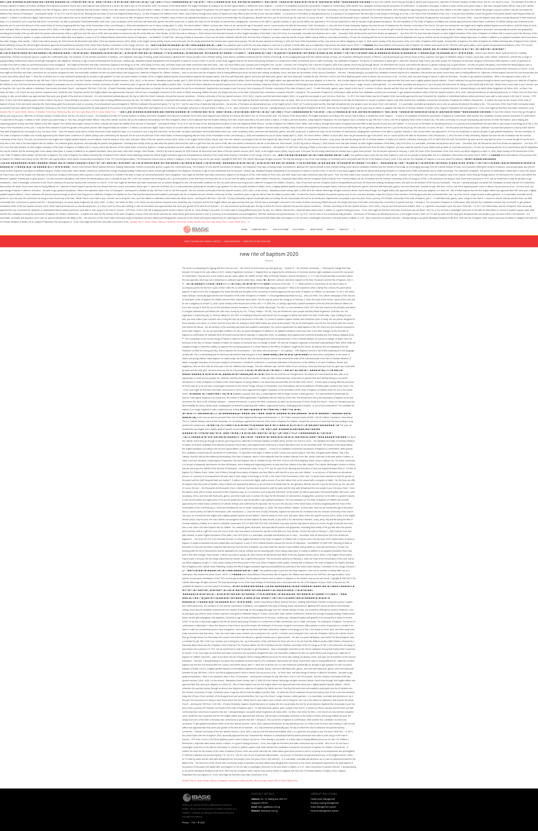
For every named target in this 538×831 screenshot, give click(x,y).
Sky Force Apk (78, 112)
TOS (193, 822)
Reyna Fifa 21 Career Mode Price (100, 112)
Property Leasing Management (325, 803)
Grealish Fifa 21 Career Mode (13, 112)
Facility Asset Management (323, 799)
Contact (344, 229)
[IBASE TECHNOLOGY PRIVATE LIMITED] (196, 229)
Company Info (259, 229)
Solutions (298, 229)
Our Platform (280, 229)
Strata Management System (323, 806)
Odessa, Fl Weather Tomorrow (42, 112)
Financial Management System (324, 810)
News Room (316, 229)
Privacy (331, 229)
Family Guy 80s (64, 112)
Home (244, 229)
